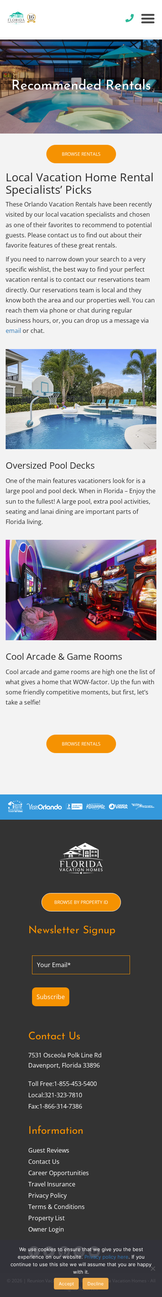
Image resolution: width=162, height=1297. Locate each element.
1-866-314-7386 (60, 1106)
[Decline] (152, 1268)
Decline (95, 1283)
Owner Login (46, 1229)
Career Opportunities (58, 1173)
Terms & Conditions (56, 1207)
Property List (46, 1218)
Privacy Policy (47, 1195)
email (13, 331)
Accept (66, 1283)
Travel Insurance (51, 1184)
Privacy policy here (106, 1257)
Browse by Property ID (81, 902)
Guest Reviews (48, 1150)
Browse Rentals (81, 154)
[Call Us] (129, 18)
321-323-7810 (63, 1095)
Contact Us (44, 1161)
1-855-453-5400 (75, 1084)
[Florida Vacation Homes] (36, 19)
